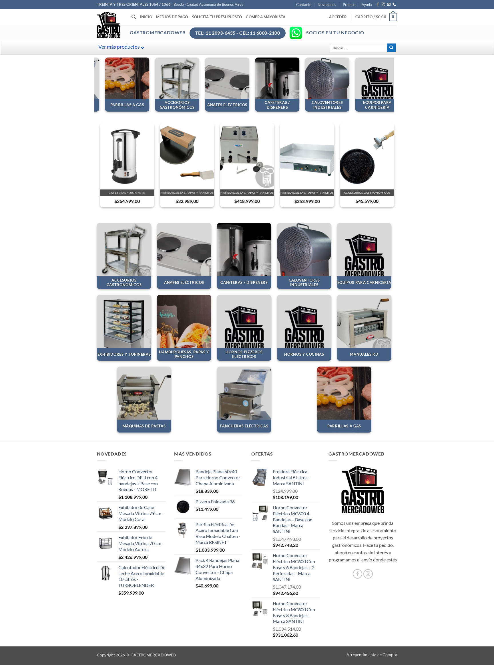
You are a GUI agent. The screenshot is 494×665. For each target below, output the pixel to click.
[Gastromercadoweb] (131, 25)
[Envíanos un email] (389, 5)
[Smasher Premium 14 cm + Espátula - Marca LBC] (187, 156)
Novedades (327, 4)
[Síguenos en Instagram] (383, 5)
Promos (349, 4)
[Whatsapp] (296, 33)
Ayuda (367, 4)
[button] (338, 17)
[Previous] (97, 86)
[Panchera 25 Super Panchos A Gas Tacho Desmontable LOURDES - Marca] (247, 156)
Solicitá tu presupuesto (217, 17)
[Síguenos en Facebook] (378, 5)
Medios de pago (172, 17)
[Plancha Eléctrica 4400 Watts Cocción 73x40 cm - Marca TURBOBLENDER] (307, 156)
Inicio (146, 17)
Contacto (303, 4)
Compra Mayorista (265, 17)
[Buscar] (134, 16)
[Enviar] (391, 47)
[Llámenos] (394, 5)
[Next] (391, 86)
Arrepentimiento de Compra (371, 654)
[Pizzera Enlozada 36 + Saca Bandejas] (367, 156)
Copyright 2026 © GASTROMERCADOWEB (136, 654)
